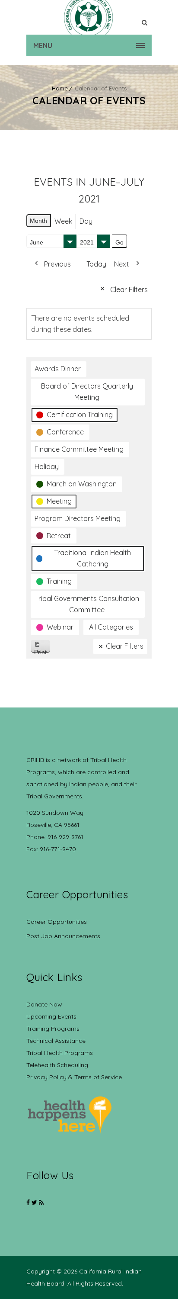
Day (85, 221)
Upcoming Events (51, 1016)
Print (42, 650)
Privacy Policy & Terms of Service (74, 1077)
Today (96, 264)
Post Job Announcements (63, 936)
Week (63, 221)
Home (60, 88)
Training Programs (52, 1028)
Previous (57, 264)
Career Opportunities (56, 922)
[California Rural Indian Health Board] (89, 17)
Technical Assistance (56, 1041)
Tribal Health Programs (59, 1053)
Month (38, 220)
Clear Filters (129, 289)
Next (121, 264)
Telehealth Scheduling (57, 1065)
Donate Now (44, 1004)
